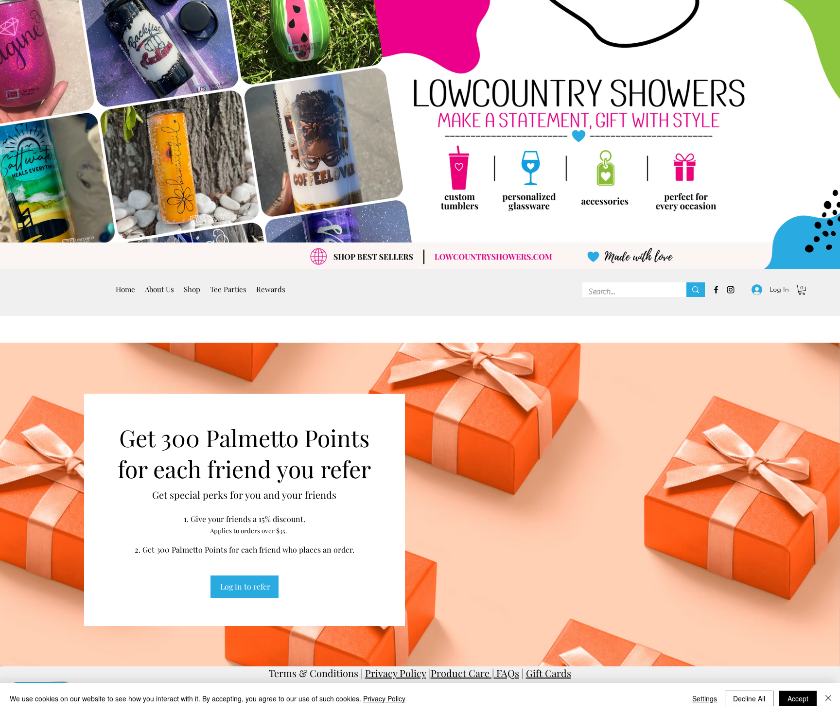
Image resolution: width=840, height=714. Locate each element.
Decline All (749, 698)
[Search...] (695, 289)
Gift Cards (548, 672)
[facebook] (716, 290)
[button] (228, 289)
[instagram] (730, 290)
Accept (798, 698)
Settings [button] (704, 698)
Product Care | (463, 672)
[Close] (828, 698)
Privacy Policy (395, 672)
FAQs (507, 672)
